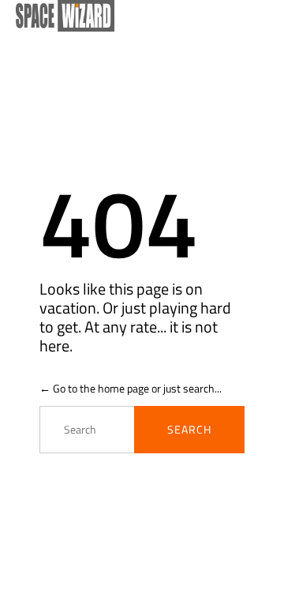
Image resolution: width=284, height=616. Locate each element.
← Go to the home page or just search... (130, 388)
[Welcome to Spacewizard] (134, 16)
